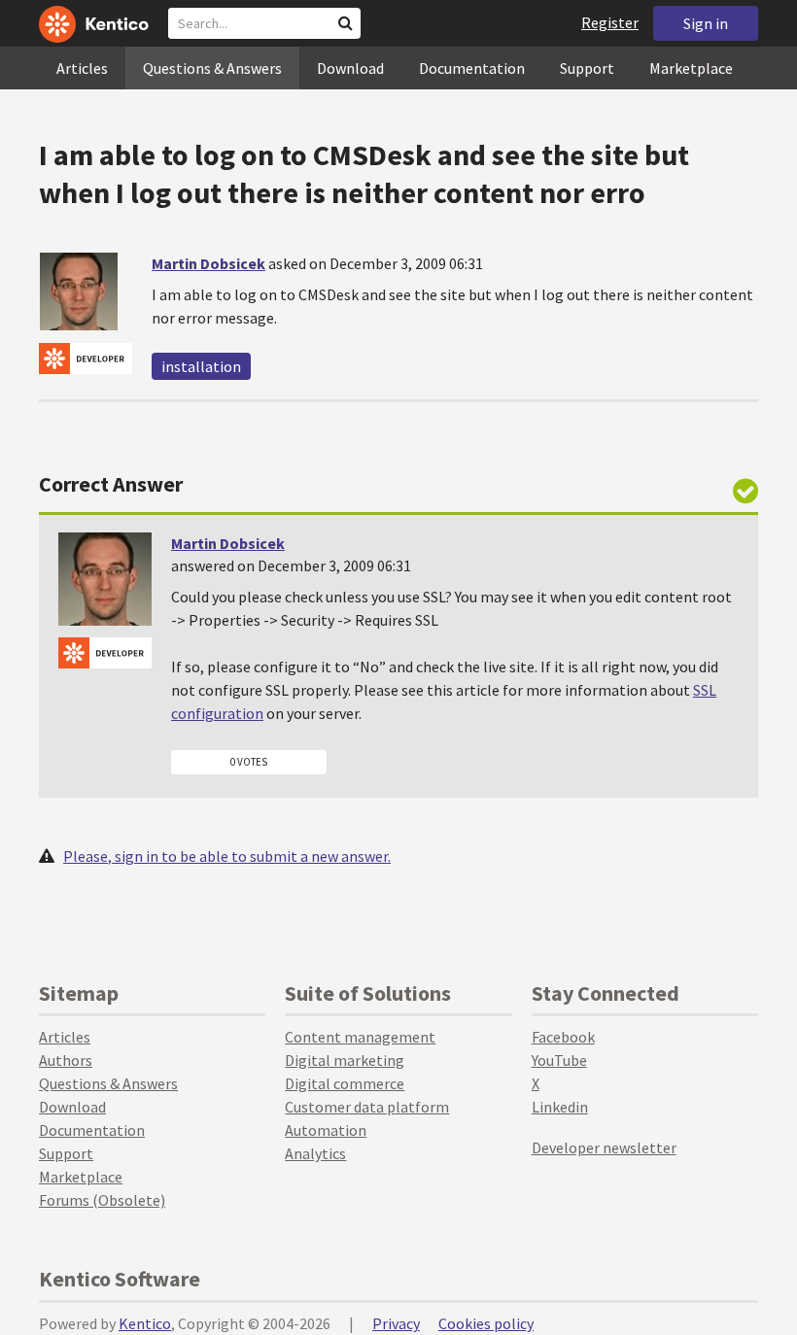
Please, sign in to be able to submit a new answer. (227, 856)
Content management (360, 1036)
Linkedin (560, 1106)
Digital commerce (344, 1083)
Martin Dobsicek (208, 263)
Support (587, 68)
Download (350, 68)
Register (610, 22)
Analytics (315, 1153)
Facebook (563, 1036)
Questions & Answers (212, 68)
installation (201, 366)
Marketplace (691, 68)
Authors (65, 1060)
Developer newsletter (604, 1147)
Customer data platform (367, 1106)
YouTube (559, 1060)
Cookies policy (486, 1323)
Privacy (396, 1323)
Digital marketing (344, 1060)
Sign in (705, 23)
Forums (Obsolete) (102, 1200)
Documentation (472, 68)
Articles (82, 68)
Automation (325, 1130)
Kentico (145, 1323)
